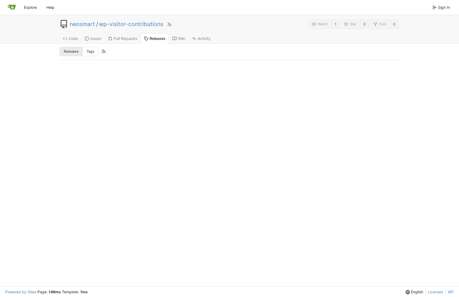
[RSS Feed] (169, 24)
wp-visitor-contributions (131, 24)
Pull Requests (125, 38)
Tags (90, 51)
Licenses (435, 292)
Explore (30, 7)
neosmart (82, 24)
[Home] (12, 7)
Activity (204, 38)
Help (50, 7)
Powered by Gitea (20, 292)
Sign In (444, 7)
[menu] (414, 292)
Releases (157, 38)
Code (73, 38)
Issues (95, 38)
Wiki (181, 38)
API (451, 292)
